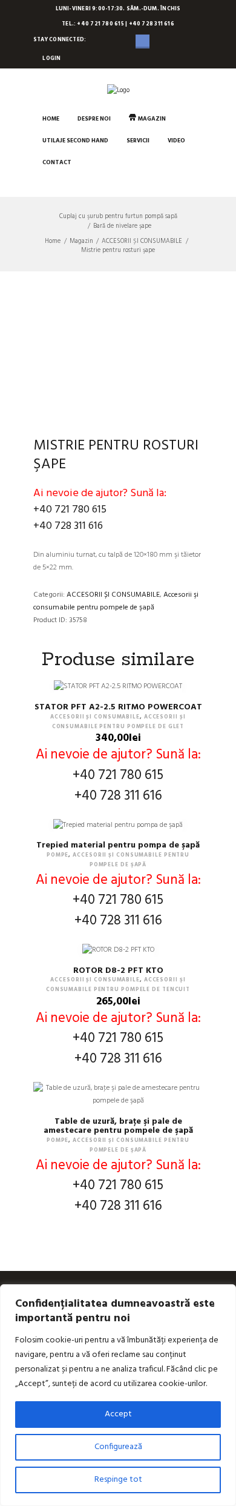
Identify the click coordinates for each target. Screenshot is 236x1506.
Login (51, 59)
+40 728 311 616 (68, 526)
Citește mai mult (118, 1106)
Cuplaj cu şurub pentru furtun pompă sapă (118, 216)
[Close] (223, 1294)
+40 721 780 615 (70, 510)
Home (53, 242)
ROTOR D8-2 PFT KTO (118, 971)
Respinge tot (118, 1480)
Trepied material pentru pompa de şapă (118, 845)
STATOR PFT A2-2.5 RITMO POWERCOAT (118, 707)
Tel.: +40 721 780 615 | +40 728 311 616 (118, 24)
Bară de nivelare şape (122, 226)
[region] (118, 1395)
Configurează (118, 1447)
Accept (118, 1414)
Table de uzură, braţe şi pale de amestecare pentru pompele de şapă (118, 1126)
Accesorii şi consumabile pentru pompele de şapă (115, 601)
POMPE (58, 855)
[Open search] (42, 184)
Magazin (81, 242)
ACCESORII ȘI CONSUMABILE (142, 242)
